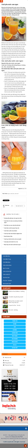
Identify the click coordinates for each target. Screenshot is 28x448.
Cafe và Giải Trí (6, 274)
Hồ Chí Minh (15, 338)
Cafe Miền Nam (6, 262)
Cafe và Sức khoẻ (7, 265)
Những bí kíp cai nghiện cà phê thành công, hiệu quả (16, 301)
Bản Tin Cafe (6, 268)
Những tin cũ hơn (12, 214)
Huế (15, 327)
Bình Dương (15, 341)
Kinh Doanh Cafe (7, 283)
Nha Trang (14, 335)
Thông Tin (14, 321)
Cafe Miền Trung (7, 259)
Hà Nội (14, 324)
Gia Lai (14, 344)
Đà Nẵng (15, 330)
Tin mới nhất (7, 288)
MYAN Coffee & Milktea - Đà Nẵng (16, 291)
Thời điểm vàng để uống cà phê (16, 296)
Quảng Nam (15, 332)
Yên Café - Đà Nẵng (13, 310)
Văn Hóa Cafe (6, 277)
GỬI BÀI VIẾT (15, 347)
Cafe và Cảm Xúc (7, 271)
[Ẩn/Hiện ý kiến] (12, 206)
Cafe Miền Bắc (6, 256)
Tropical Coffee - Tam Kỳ (14, 305)
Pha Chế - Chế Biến (7, 280)
